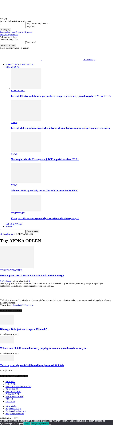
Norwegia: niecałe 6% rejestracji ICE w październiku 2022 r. (45, 159)
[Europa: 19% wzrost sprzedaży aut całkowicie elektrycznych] (26, 211)
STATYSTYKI (12, 67)
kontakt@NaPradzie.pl (23, 305)
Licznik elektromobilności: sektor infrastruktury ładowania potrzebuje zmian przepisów (60, 127)
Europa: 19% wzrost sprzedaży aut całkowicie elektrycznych (45, 218)
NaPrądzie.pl (5, 281)
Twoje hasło (30, 26)
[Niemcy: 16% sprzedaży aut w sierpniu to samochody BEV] (26, 182)
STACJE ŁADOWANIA (11, 270)
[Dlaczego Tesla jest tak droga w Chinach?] (7, 324)
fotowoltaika (11, 406)
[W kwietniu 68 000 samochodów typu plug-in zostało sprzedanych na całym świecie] (7, 343)
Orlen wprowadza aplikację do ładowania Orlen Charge (32, 275)
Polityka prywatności (9, 34)
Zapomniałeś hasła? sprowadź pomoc (16, 32)
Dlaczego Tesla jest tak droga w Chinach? (23, 329)
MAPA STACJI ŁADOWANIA (20, 64)
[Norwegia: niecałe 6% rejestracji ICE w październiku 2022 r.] (26, 151)
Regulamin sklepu (13, 408)
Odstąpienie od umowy (16, 411)
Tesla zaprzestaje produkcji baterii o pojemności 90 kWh (32, 365)
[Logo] (21, 59)
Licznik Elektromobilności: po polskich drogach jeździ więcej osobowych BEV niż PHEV (61, 96)
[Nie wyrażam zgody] (50, 424)
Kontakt (9, 226)
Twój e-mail (30, 42)
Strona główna (6, 234)
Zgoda (26, 424)
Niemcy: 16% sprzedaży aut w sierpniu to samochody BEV (44, 190)
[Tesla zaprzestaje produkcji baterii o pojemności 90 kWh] (7, 360)
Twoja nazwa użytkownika (37, 23)
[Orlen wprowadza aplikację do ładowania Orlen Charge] (17, 267)
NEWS (14, 122)
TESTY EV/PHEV (14, 224)
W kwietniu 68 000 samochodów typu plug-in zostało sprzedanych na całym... (44, 348)
